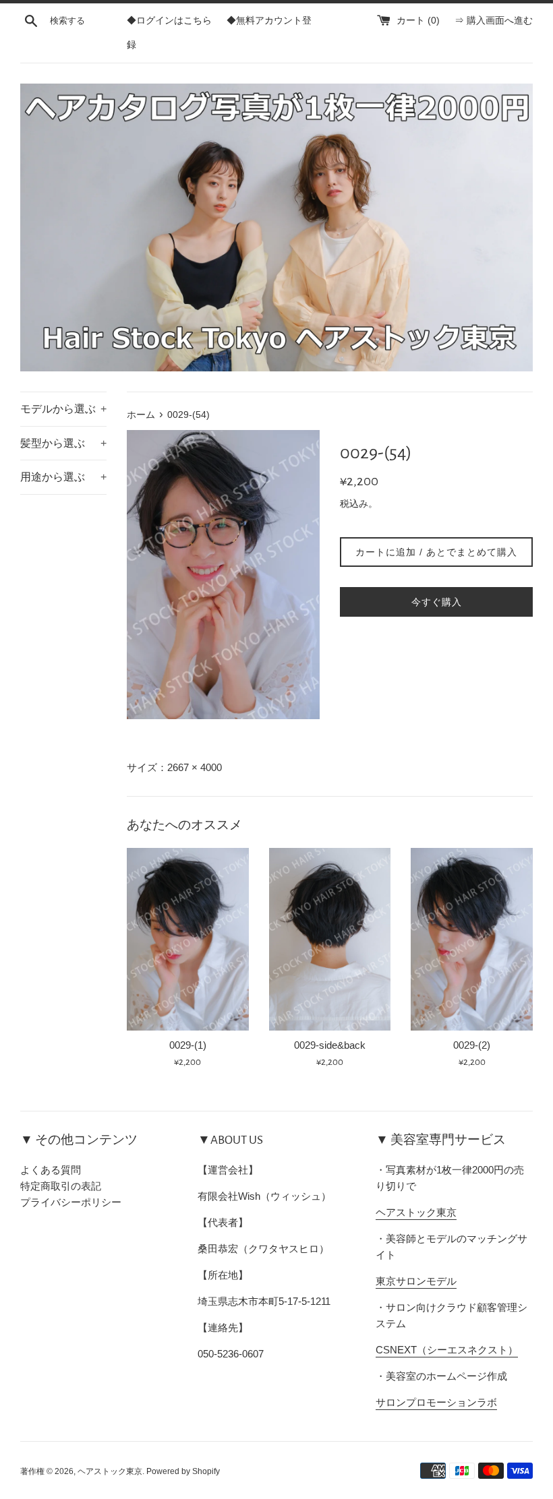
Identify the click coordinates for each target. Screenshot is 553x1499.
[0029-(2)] (472, 939)
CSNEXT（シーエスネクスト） (447, 1349)
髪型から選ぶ (63, 443)
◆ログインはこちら (169, 21)
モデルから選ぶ (63, 409)
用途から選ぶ (63, 477)
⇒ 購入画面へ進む (494, 21)
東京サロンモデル (416, 1281)
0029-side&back (330, 1045)
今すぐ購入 (436, 601)
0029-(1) (187, 1045)
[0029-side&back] (330, 939)
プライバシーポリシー (70, 1202)
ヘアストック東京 (416, 1212)
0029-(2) (471, 1045)
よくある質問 (50, 1169)
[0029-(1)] (188, 939)
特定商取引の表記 (60, 1186)
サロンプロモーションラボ (436, 1402)
